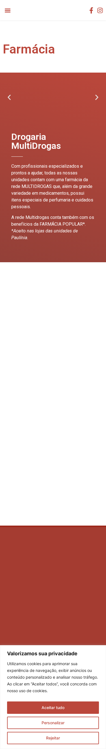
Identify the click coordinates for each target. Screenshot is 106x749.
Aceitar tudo (53, 707)
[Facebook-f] (91, 10)
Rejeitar (53, 737)
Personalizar (53, 722)
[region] (53, 697)
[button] (7, 10)
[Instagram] (100, 10)
